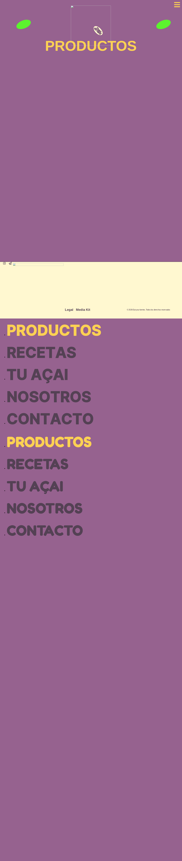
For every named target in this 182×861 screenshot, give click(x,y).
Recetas (41, 353)
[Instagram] (4, 263)
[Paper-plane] (10, 263)
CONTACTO (50, 419)
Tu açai (37, 375)
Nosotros (49, 397)
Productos (54, 331)
